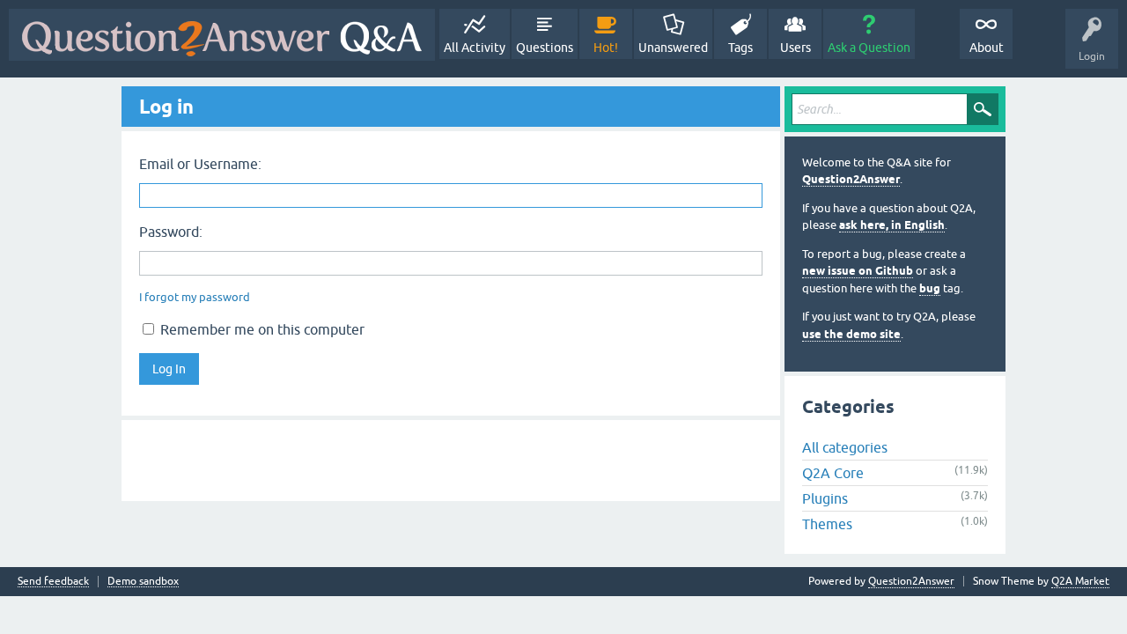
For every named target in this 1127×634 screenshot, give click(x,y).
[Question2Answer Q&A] (222, 35)
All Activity (474, 48)
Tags (740, 48)
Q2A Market (1080, 581)
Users (795, 48)
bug (929, 288)
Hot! (605, 48)
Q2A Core (833, 473)
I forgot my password (194, 297)
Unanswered (673, 48)
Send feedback (53, 581)
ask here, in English (892, 225)
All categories (845, 447)
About (986, 48)
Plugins (825, 498)
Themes (827, 524)
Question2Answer (851, 179)
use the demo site (851, 334)
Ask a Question (869, 48)
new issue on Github (857, 270)
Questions (544, 48)
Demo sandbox (143, 581)
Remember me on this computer (261, 329)
